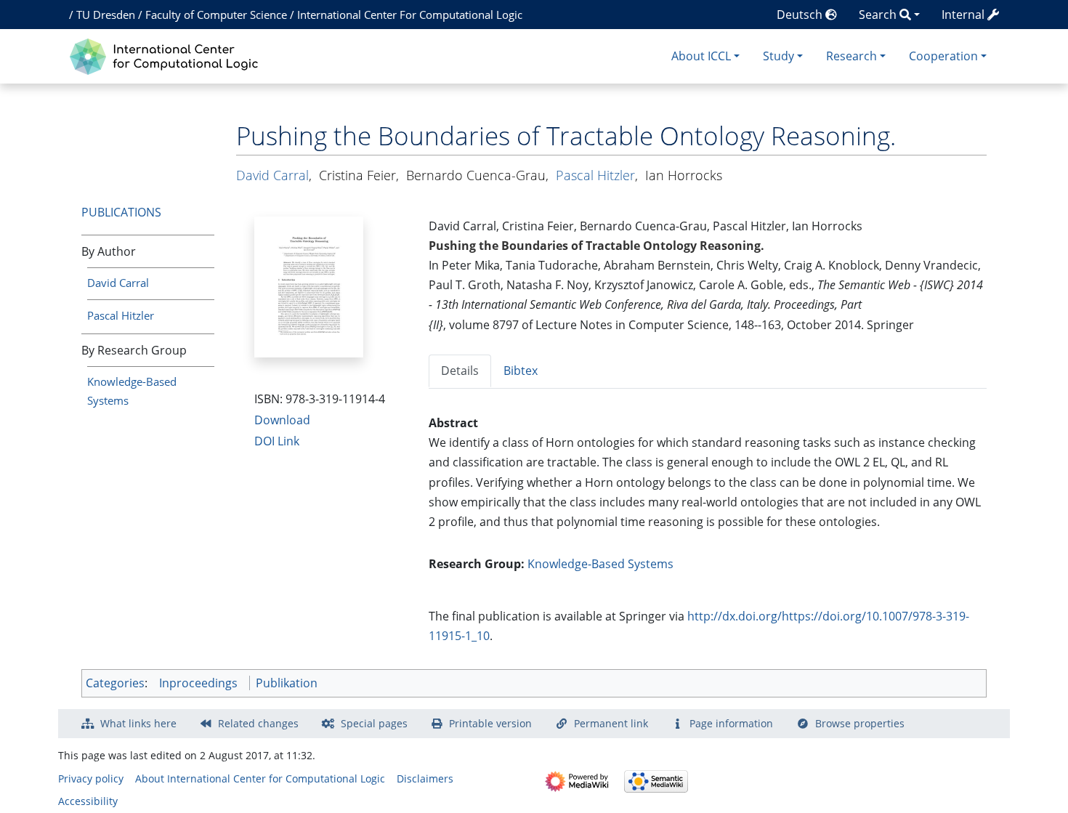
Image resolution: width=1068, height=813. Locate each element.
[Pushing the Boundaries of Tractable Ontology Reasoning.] (308, 286)
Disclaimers (425, 778)
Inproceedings (198, 683)
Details (460, 371)
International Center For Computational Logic (409, 14)
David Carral (118, 282)
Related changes (258, 723)
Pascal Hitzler (120, 315)
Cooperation (943, 56)
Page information (731, 723)
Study (778, 56)
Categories (115, 683)
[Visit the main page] (167, 55)
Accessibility (88, 801)
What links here (138, 723)
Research (851, 56)
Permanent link (611, 723)
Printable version (490, 723)
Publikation (286, 683)
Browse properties (860, 723)
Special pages (374, 723)
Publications (121, 212)
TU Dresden (105, 14)
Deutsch (801, 15)
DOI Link (276, 441)
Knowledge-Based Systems (600, 564)
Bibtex (520, 371)
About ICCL (701, 56)
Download (282, 420)
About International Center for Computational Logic (260, 778)
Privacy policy (91, 778)
